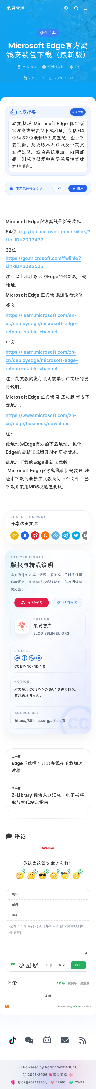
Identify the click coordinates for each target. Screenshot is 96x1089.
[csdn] (45, 535)
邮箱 (15, 905)
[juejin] (55, 535)
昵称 (15, 894)
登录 (62, 965)
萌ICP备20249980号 (32, 1082)
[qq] (25, 535)
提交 (78, 965)
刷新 (48, 996)
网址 (15, 915)
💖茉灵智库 (57, 1074)
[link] (14, 535)
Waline (77, 1006)
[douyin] (12, 1040)
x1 (59, 188)
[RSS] (83, 1040)
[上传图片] (28, 965)
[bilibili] (47, 1040)
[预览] (36, 965)
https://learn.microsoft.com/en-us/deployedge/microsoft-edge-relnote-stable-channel (42, 323)
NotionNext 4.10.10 (61, 1067)
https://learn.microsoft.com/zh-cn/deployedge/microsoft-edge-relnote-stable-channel (42, 360)
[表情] (21, 965)
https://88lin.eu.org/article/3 (40, 720)
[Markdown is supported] (14, 965)
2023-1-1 (36, 78)
